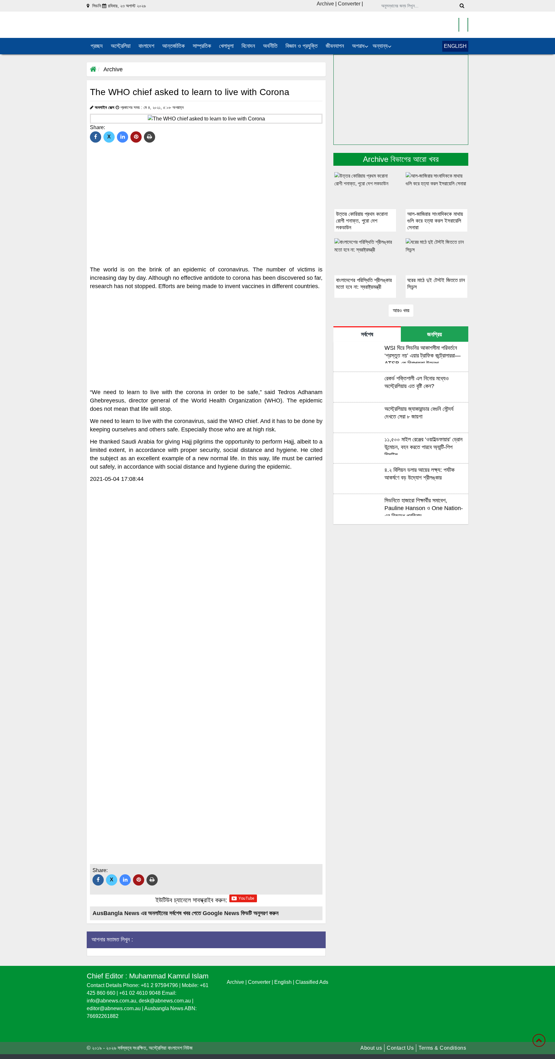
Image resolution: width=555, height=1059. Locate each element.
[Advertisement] (206, 339)
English (283, 982)
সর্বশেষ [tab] (367, 334)
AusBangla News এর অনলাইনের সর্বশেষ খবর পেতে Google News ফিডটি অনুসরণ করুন (185, 913)
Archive (325, 3)
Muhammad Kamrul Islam (168, 976)
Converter (350, 3)
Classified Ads (311, 982)
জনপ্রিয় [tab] (434, 334)
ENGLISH (455, 46)
